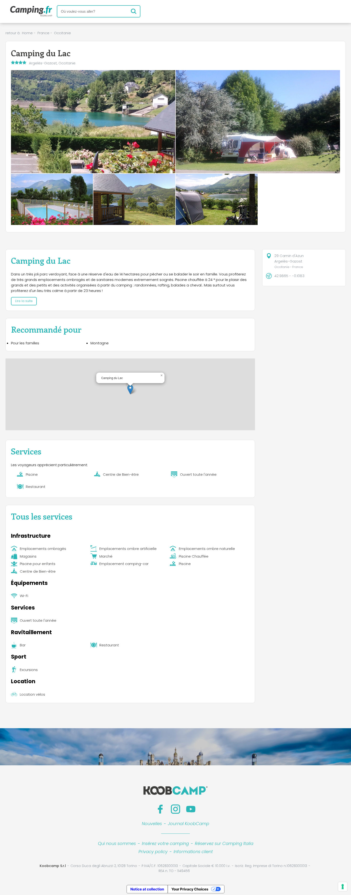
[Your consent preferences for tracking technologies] (342, 886)
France (43, 32)
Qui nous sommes (117, 843)
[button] (130, 389)
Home (27, 32)
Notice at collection (147, 889)
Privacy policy (153, 852)
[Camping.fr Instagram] (175, 809)
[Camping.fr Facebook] (160, 809)
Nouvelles (152, 824)
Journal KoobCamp (188, 824)
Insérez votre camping (165, 843)
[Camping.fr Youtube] (191, 809)
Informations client (193, 852)
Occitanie (62, 32)
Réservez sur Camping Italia (224, 843)
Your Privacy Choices (189, 889)
